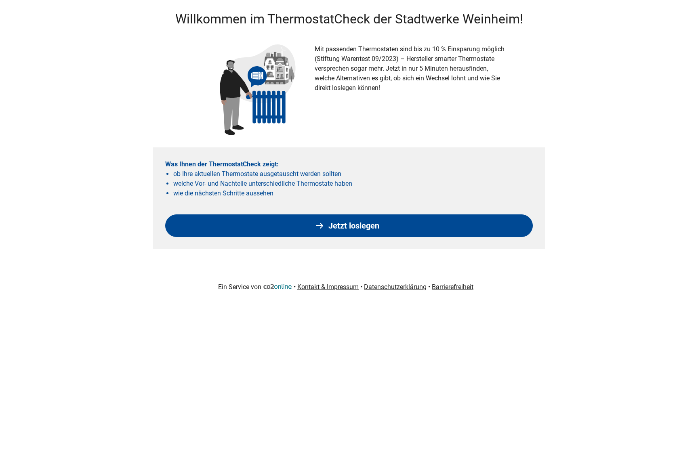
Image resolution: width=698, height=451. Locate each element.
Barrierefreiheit (452, 287)
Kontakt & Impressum (328, 287)
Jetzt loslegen (353, 226)
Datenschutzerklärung (395, 287)
